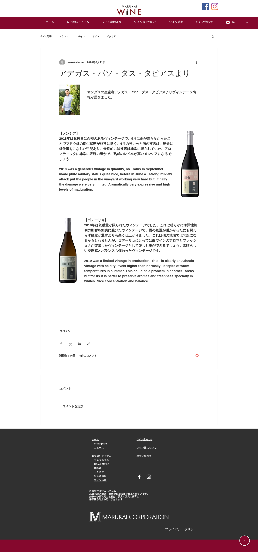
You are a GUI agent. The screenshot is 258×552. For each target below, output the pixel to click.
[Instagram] (214, 6)
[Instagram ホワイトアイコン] (149, 477)
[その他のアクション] (196, 62)
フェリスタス (101, 460)
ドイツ (95, 36)
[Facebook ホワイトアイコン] (139, 477)
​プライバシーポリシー (181, 529)
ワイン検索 (100, 480)
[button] (213, 36)
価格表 (98, 468)
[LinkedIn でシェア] (79, 344)
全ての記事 (46, 36)
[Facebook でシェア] (61, 344)
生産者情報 (100, 476)
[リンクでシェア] (88, 344)
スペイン (80, 36)
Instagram (100, 443)
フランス (63, 36)
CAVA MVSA (102, 464)
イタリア (111, 36)
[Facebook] (205, 6)
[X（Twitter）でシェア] (70, 344)
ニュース (99, 447)
